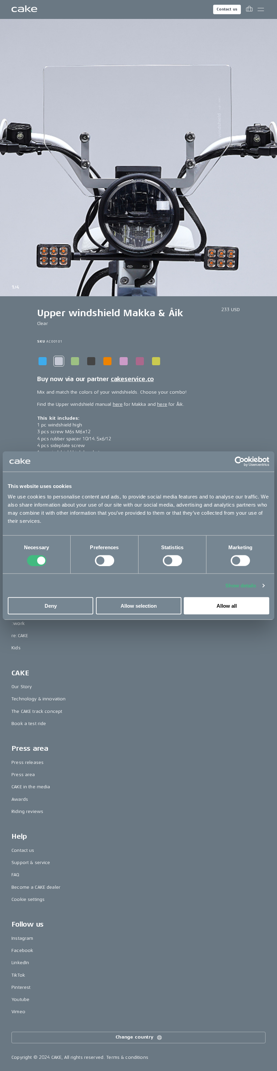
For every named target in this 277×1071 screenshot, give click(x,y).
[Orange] (107, 361)
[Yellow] (156, 361)
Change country (134, 1037)
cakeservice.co (132, 379)
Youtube (20, 999)
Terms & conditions (127, 1057)
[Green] (75, 361)
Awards (19, 799)
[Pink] (123, 361)
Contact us (227, 9)
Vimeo (18, 1011)
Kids (16, 647)
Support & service (30, 862)
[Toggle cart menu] (249, 9)
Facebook (22, 950)
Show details (240, 585)
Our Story (21, 686)
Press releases (27, 762)
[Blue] (42, 361)
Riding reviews (27, 811)
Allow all (227, 606)
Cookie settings (28, 899)
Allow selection (139, 606)
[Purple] (139, 361)
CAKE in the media (30, 786)
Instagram (22, 938)
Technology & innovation (38, 698)
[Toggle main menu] (261, 9)
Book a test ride (28, 723)
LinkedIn (20, 962)
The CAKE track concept (36, 711)
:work (18, 623)
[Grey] (91, 361)
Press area (23, 774)
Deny (51, 606)
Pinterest (20, 987)
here (118, 404)
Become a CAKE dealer (35, 887)
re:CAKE (19, 635)
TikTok (18, 975)
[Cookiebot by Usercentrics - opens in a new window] (239, 461)
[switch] (104, 560)
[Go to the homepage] (24, 9)
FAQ (15, 874)
